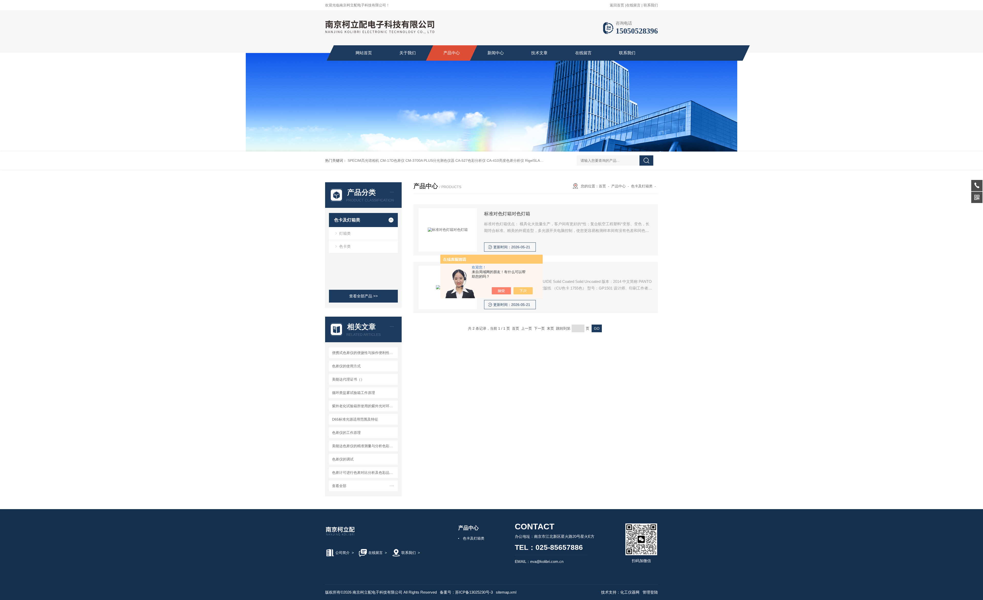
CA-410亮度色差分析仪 (505, 160)
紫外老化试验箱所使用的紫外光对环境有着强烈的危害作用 (364, 406)
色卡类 (345, 246)
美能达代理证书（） (348, 379)
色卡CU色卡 (496, 271)
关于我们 (407, 53)
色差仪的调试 (343, 459)
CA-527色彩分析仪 (470, 160)
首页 (602, 186)
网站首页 (364, 53)
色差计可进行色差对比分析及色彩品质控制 (364, 472)
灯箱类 (345, 233)
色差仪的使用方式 (346, 366)
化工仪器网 (629, 592)
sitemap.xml (506, 592)
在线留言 (633, 5)
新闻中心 (495, 53)
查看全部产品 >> (363, 296)
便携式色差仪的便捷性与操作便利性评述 (364, 353)
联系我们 (651, 5)
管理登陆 (650, 592)
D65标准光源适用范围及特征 (355, 419)
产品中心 (451, 53)
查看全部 (339, 486)
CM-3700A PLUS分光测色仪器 (429, 160)
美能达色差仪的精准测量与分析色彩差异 (364, 446)
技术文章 (539, 53)
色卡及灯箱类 (347, 220)
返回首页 (617, 5)
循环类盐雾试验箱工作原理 (353, 393)
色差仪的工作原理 (346, 433)
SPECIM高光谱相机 (363, 160)
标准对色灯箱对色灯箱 (507, 213)
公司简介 (342, 553)
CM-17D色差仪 (392, 160)
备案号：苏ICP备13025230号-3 (466, 592)
